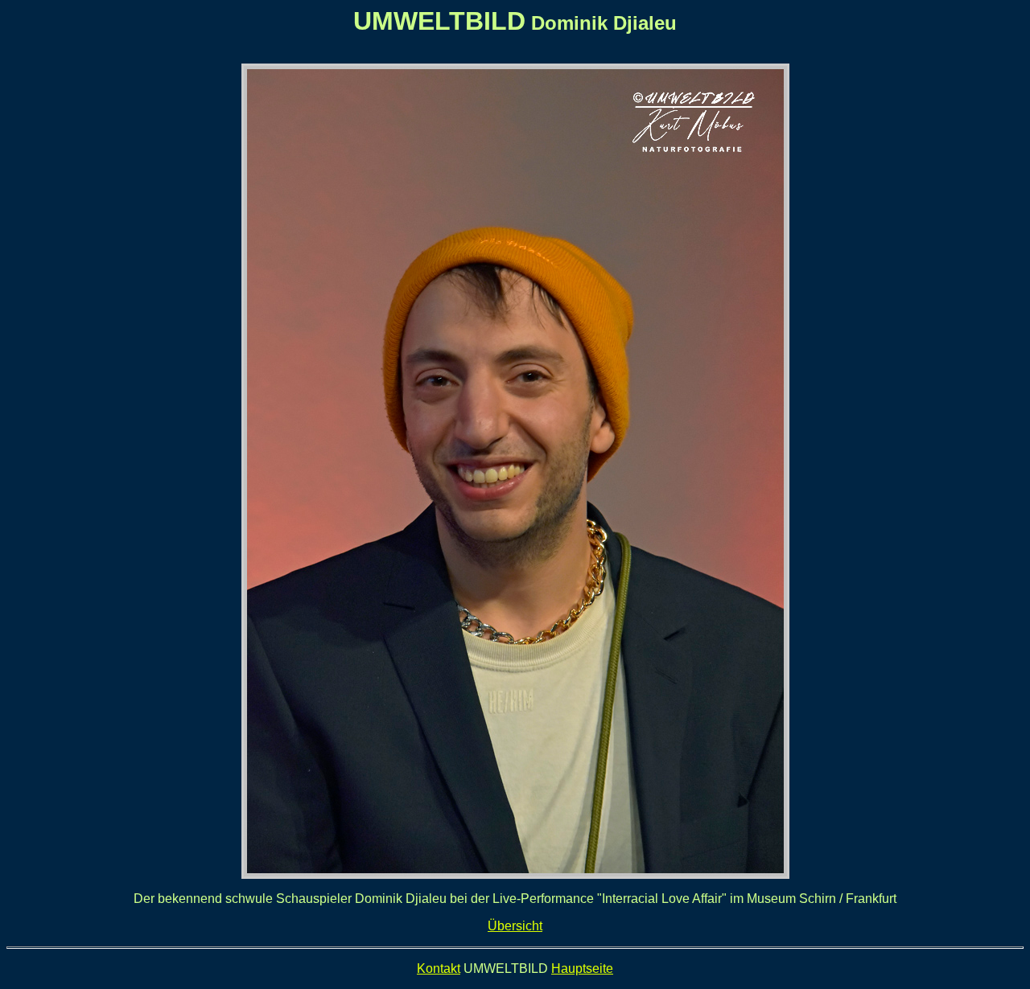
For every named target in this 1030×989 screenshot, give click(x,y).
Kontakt (438, 968)
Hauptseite (582, 968)
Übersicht (515, 926)
